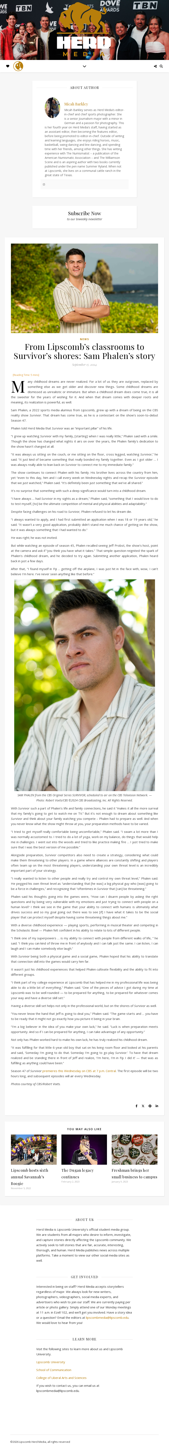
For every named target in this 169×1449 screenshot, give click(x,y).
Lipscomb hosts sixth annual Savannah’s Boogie (29, 1177)
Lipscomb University (50, 1362)
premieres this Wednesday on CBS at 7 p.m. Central (79, 1071)
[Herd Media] (84, 29)
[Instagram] (44, 184)
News (84, 339)
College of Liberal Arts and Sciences (61, 1378)
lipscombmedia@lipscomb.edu (107, 1317)
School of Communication (53, 1370)
